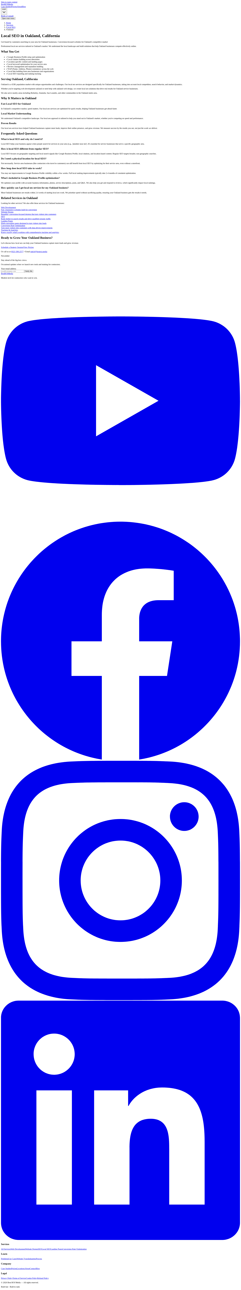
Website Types (22, 1259)
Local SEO (11, 27)
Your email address (8, 269)
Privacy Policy (7, 1278)
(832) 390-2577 (17, 252)
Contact (33, 1268)
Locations (21, 1268)
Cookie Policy (31, 1278)
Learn (4, 9)
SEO (40, 1249)
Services (10, 25)
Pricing (14, 7)
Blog (24, 7)
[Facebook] (120, 760)
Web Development (18, 1249)
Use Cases (12, 1259)
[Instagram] (120, 999)
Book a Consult (7, 16)
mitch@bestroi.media (38, 252)
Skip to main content (9, 2)
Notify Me (28, 271)
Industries (32, 1259)
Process (39, 1259)
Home (8, 23)
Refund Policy (43, 1278)
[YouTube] (120, 520)
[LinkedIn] (120, 1239)
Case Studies (6, 7)
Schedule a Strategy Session (12, 247)
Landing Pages (57, 1249)
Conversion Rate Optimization (75, 1249)
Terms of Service (19, 1278)
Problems (4, 1259)
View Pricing (28, 247)
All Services (6, 1249)
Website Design (31, 1249)
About (19, 7)
